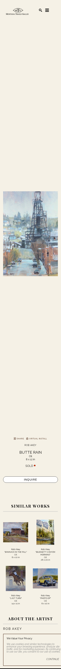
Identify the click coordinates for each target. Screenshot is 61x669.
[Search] (40, 10)
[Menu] (47, 10)
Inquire (30, 479)
